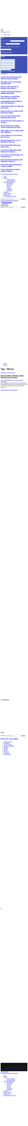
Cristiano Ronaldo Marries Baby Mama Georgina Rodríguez (11, 77)
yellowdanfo (5, 380)
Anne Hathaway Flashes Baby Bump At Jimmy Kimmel (10, 97)
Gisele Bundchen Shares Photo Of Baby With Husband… (11, 102)
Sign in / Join (7, 34)
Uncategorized (7, 754)
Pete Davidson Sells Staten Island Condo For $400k (11, 165)
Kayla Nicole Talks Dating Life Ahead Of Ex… (10, 146)
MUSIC (9, 188)
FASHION (9, 189)
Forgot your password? (6, 52)
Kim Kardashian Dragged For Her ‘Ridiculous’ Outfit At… (12, 160)
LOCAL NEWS (11, 179)
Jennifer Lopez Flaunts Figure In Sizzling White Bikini (11, 92)
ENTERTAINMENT (9, 182)
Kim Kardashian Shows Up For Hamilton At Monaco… (11, 141)
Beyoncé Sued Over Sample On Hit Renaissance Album (12, 112)
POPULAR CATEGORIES (9, 739)
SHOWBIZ (10, 183)
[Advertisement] (14, 15)
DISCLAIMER (7, 193)
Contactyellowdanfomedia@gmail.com (16, 1067)
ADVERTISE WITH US (10, 196)
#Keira (2, 390)
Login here (12, 71)
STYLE (9, 186)
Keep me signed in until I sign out (10, 46)
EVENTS (9, 190)
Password (3, 43)
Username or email (5, 41)
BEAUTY (9, 185)
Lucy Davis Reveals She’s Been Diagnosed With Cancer (10, 116)
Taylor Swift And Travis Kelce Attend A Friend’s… (10, 170)
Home (5, 176)
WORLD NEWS (11, 181)
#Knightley (15, 390)
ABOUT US (7, 195)
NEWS (5, 178)
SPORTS (6, 192)
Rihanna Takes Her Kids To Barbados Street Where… (9, 87)
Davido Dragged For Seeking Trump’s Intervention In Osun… (11, 126)
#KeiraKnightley (8, 390)
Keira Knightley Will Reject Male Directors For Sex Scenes (12, 376)
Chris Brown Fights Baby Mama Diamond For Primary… (11, 150)
